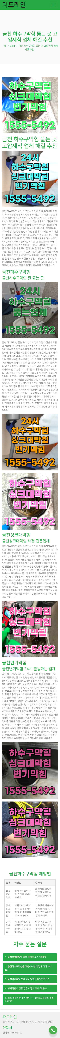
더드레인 (14, 5)
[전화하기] (53, 1030)
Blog (12, 45)
